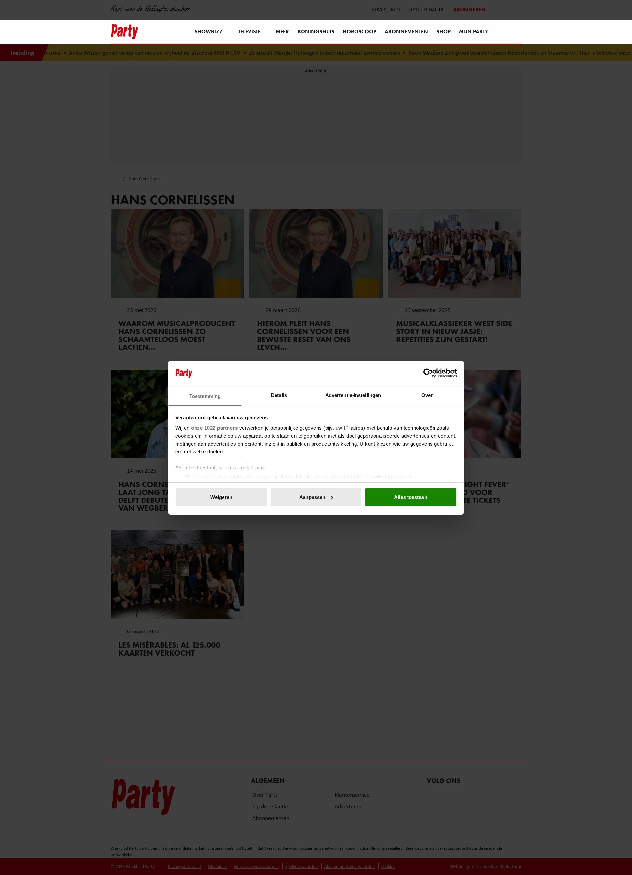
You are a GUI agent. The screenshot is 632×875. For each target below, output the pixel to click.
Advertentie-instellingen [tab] (353, 395)
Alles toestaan (410, 497)
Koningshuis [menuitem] (316, 31)
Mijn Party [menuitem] (473, 31)
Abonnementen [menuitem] (406, 31)
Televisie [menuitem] (249, 31)
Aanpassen (312, 497)
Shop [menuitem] (443, 31)
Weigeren (221, 497)
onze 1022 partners (214, 427)
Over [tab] (427, 395)
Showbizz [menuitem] (209, 31)
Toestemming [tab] (205, 396)
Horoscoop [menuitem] (359, 31)
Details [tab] (279, 395)
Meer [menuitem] (282, 31)
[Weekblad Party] (125, 31)
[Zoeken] (516, 32)
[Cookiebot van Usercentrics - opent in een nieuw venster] (428, 373)
